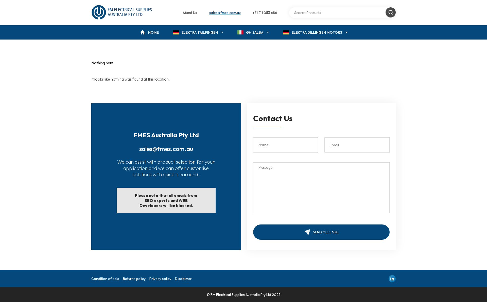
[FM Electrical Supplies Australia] (122, 12)
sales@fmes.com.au (225, 12)
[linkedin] (392, 278)
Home (153, 32)
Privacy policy (160, 278)
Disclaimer (183, 278)
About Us (190, 12)
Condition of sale (105, 278)
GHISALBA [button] (254, 32)
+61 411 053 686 (265, 12)
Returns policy (134, 278)
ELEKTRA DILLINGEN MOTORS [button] (317, 32)
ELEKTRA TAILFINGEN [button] (200, 32)
